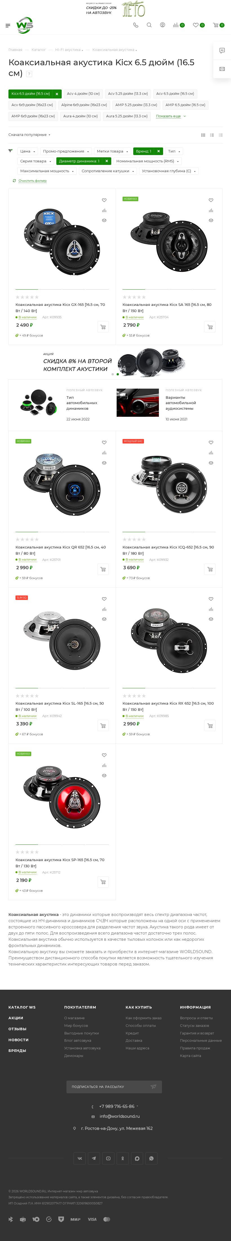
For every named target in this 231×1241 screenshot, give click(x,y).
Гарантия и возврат (197, 1033)
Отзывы (17, 1029)
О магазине (74, 1018)
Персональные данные (201, 1040)
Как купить (139, 1007)
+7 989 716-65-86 (116, 1107)
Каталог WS (22, 1007)
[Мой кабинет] (162, 25)
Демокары (73, 1056)
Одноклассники (123, 1158)
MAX (137, 1158)
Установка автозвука (82, 1048)
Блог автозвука (77, 1040)
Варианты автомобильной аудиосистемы (181, 403)
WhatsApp (151, 1158)
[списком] (212, 135)
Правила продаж (195, 1048)
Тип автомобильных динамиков (81, 403)
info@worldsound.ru (120, 1116)
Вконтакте (80, 1158)
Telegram (94, 1158)
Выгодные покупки (81, 1033)
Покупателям (80, 1007)
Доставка (134, 1040)
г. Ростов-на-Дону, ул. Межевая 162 (117, 1128)
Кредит (132, 1033)
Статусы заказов (194, 1025)
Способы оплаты (141, 1025)
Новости (18, 1040)
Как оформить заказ (143, 1018)
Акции (15, 1018)
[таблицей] (221, 135)
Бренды (17, 1051)
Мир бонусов (76, 1025)
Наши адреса (137, 1048)
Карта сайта (190, 1056)
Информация (195, 1007)
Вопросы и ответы (196, 1018)
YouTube (108, 1158)
